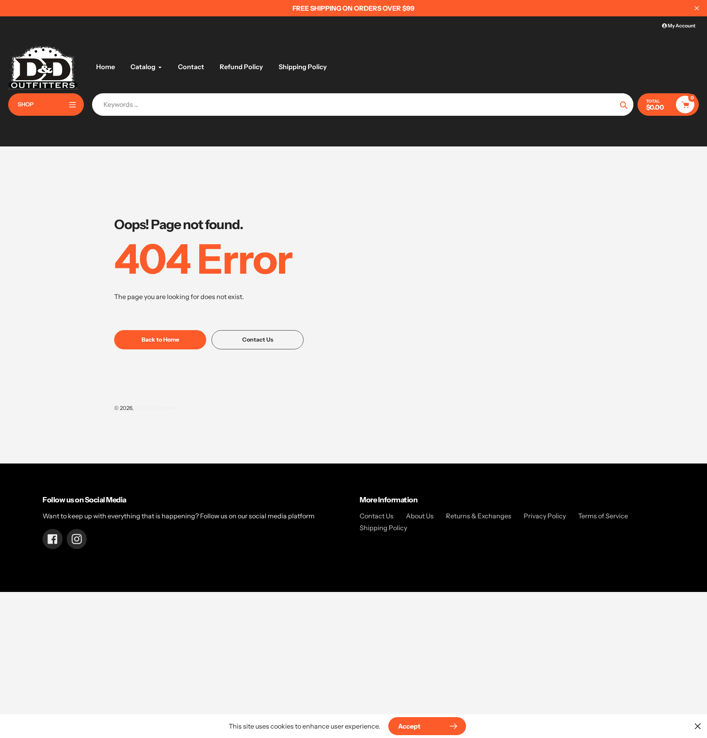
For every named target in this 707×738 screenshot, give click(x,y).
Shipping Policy (383, 528)
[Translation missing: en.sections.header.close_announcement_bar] (697, 8)
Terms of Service (603, 516)
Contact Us (377, 516)
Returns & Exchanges (478, 516)
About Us (420, 516)
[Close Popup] (698, 726)
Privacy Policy (545, 516)
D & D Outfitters (155, 408)
